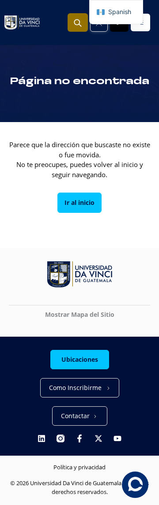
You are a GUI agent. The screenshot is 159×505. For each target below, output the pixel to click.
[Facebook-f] (79, 438)
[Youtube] (117, 438)
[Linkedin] (41, 438)
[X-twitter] (98, 438)
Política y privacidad (79, 467)
